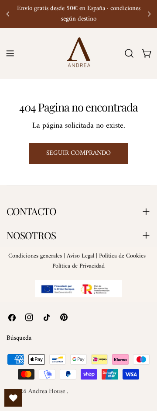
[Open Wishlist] (13, 398)
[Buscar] (129, 53)
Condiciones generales (35, 256)
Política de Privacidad (78, 266)
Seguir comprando (78, 153)
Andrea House (47, 391)
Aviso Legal (80, 256)
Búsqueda (19, 338)
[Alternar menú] (10, 53)
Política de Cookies (122, 256)
